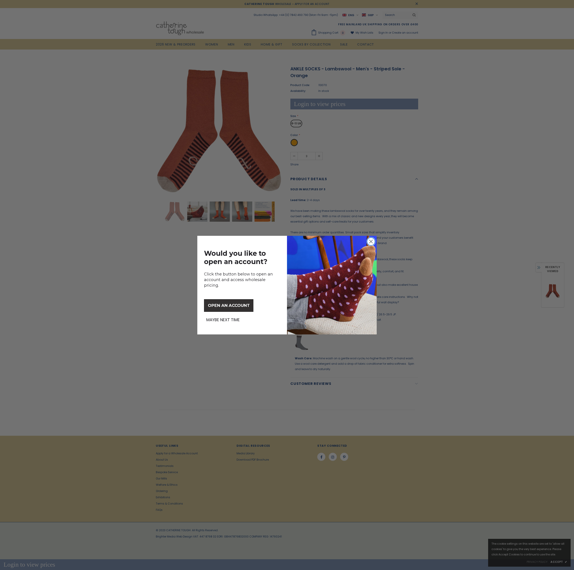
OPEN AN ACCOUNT (229, 305)
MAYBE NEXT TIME (223, 320)
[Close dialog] (371, 241)
